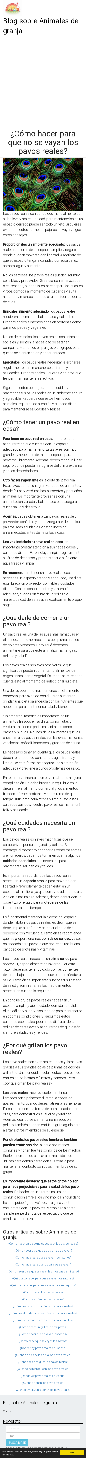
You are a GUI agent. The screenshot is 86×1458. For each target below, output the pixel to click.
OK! (72, 1452)
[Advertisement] (43, 80)
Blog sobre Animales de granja (40, 26)
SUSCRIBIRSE (17, 1442)
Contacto (9, 1411)
